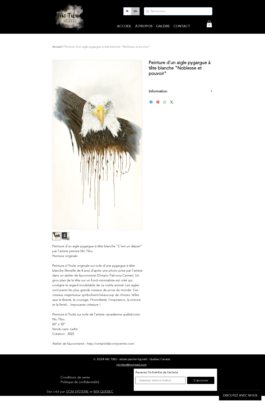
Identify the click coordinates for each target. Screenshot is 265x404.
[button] (209, 23)
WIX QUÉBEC (103, 392)
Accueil (57, 46)
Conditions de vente (75, 377)
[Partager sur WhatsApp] (165, 102)
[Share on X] (171, 102)
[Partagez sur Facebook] (151, 102)
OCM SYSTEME (77, 392)
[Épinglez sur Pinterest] (158, 102)
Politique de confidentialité (80, 382)
